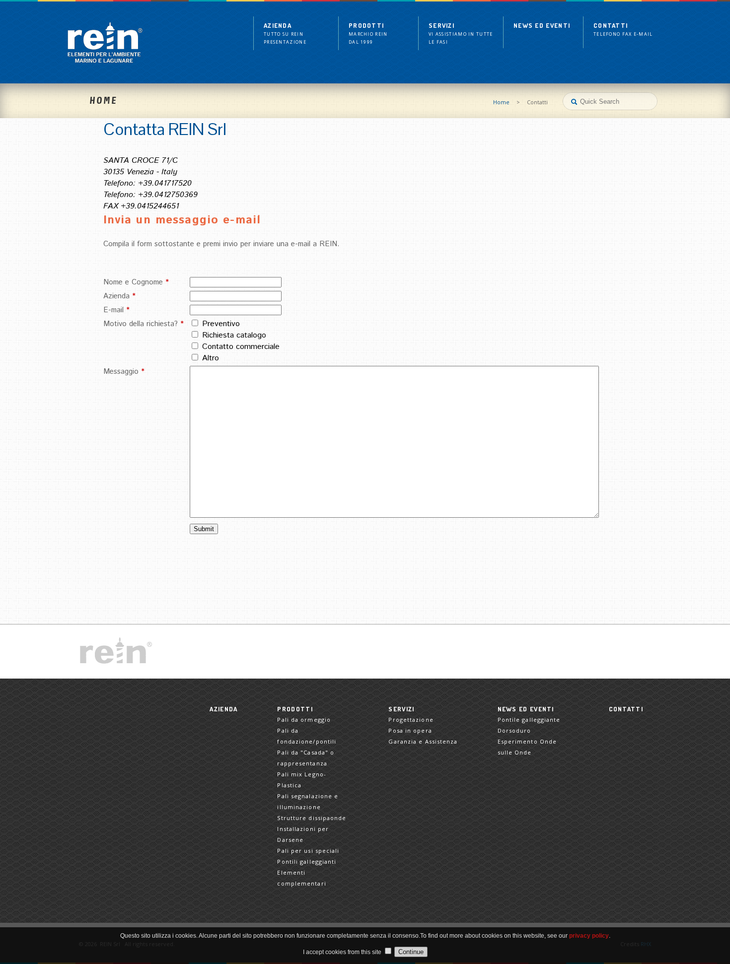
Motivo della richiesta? (143, 324)
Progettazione (410, 719)
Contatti (623, 29)
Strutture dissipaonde (311, 818)
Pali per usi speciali (308, 850)
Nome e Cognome (136, 282)
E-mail (116, 310)
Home (501, 102)
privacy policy (589, 935)
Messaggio (124, 371)
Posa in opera (410, 730)
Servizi (461, 33)
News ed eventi (541, 25)
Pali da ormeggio (304, 719)
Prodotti (368, 33)
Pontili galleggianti (306, 861)
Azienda (285, 33)
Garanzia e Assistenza (422, 741)
